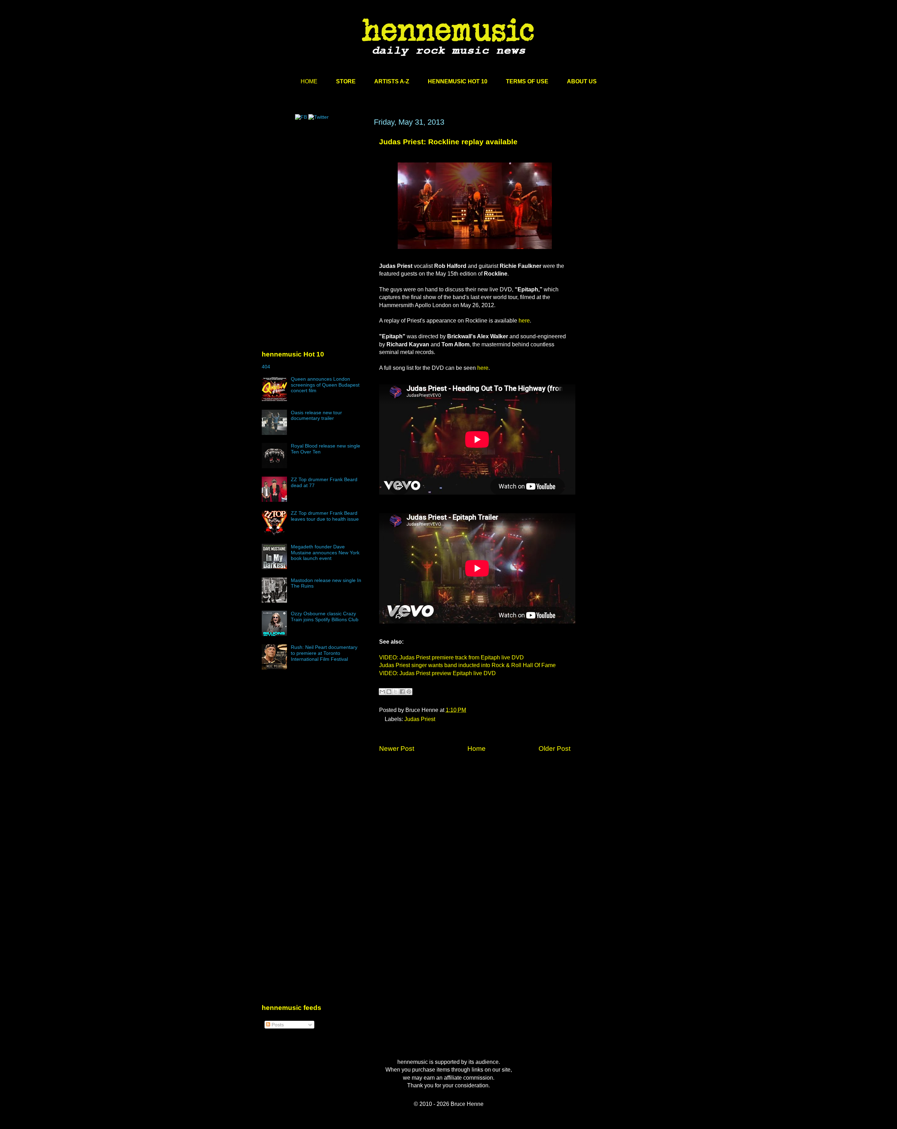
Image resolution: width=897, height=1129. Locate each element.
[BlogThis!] (388, 691)
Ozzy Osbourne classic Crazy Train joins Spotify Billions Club (324, 616)
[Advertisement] (314, 184)
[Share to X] (395, 691)
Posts (277, 1024)
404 (266, 366)
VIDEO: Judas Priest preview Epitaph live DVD (437, 673)
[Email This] (382, 691)
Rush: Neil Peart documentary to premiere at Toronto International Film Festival (324, 653)
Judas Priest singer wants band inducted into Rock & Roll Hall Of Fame (467, 665)
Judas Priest (419, 719)
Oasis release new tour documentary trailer (316, 415)
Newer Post (396, 748)
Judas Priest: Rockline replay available (448, 142)
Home (476, 748)
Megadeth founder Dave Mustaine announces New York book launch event (325, 552)
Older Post (554, 748)
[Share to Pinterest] (408, 691)
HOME (309, 81)
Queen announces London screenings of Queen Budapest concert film (325, 385)
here (524, 321)
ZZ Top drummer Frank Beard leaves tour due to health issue (325, 516)
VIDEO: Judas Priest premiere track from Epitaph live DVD (451, 657)
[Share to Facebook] (402, 691)
